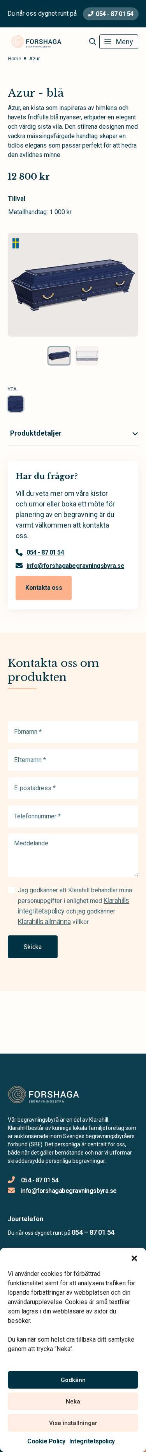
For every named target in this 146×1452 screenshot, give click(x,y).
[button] (134, 1257)
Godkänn (73, 1380)
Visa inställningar (73, 1423)
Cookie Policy (46, 1441)
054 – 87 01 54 (93, 1232)
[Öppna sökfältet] (92, 41)
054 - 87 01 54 (114, 14)
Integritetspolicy (92, 1441)
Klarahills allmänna (44, 921)
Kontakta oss (43, 587)
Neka (73, 1401)
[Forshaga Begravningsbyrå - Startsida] (49, 1094)
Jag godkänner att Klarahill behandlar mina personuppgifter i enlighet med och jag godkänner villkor (75, 906)
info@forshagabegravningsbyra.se (75, 565)
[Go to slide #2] (87, 356)
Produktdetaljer (36, 433)
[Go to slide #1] (59, 356)
